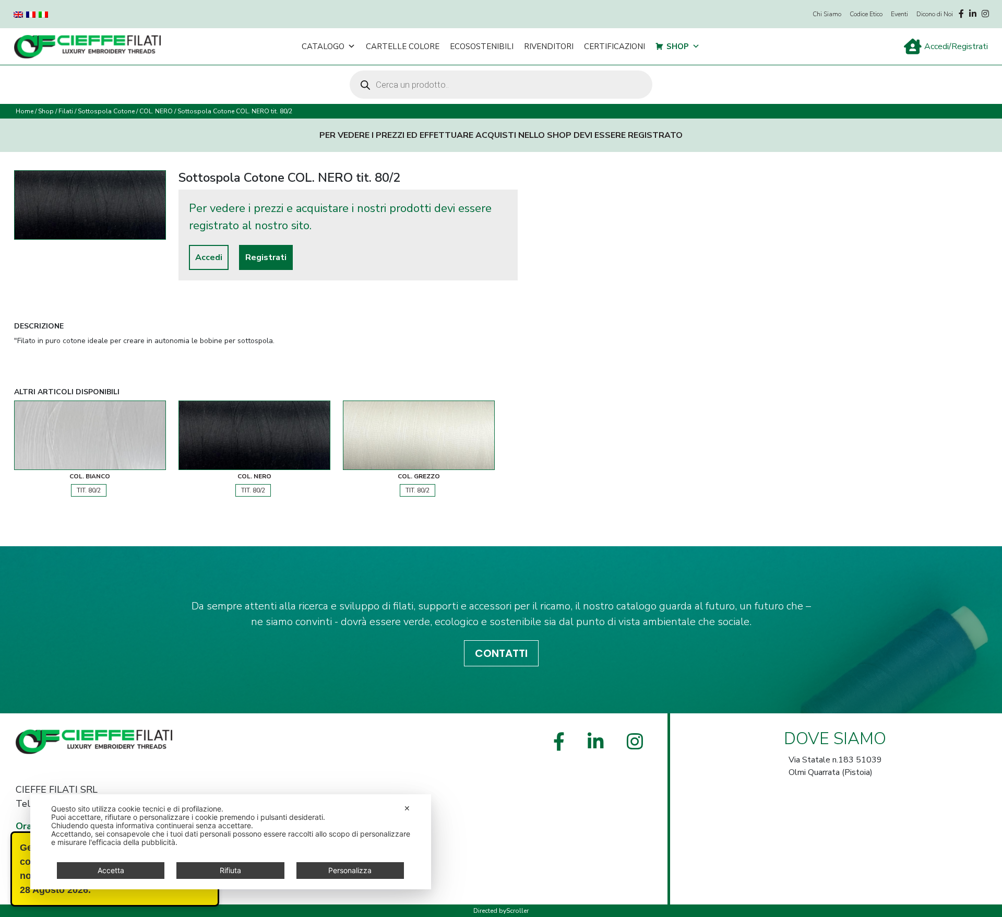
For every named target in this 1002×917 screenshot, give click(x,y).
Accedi (208, 257)
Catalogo (323, 46)
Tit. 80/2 (89, 490)
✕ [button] (407, 808)
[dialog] (230, 841)
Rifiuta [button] (230, 870)
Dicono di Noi (934, 14)
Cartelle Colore (402, 46)
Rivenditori (549, 46)
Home (24, 111)
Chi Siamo (827, 14)
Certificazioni (614, 46)
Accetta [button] (111, 870)
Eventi (899, 14)
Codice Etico (866, 14)
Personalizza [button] (350, 870)
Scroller (517, 911)
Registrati (266, 257)
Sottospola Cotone (106, 111)
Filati (65, 111)
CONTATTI (501, 653)
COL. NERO (156, 111)
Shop (677, 46)
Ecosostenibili (482, 46)
